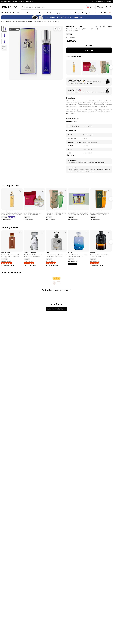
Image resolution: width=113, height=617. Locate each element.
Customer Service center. (86, 171)
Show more (70, 113)
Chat (69, 171)
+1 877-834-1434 (99, 169)
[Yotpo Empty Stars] (98, 26)
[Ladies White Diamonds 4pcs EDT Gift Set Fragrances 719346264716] (87, 190)
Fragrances (69, 13)
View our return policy (98, 162)
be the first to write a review (56, 309)
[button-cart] (110, 7)
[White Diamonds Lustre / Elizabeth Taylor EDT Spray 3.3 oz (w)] (59, 29)
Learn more (89, 83)
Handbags (42, 13)
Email (106, 169)
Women (19, 13)
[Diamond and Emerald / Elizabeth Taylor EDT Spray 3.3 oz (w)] (109, 190)
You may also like (73, 56)
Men (14, 13)
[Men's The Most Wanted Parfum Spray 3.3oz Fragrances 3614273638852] (109, 232)
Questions (16, 272)
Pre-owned (98, 13)
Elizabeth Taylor (17, 21)
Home (2, 21)
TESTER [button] (12, 217)
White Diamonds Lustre (27, 21)
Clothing (84, 13)
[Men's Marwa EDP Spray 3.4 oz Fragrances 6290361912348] (42, 232)
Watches (27, 13)
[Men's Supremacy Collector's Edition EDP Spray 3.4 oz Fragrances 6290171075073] (64, 232)
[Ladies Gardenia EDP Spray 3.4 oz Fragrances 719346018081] (64, 190)
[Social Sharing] (55, 29)
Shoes (91, 13)
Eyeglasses (60, 13)
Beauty (77, 13)
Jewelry (34, 13)
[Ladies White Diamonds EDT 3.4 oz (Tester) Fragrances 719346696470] (20, 190)
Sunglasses (50, 13)
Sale (110, 13)
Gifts (105, 13)
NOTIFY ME (89, 50)
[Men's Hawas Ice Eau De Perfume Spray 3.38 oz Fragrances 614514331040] (87, 232)
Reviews (5, 272)
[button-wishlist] (107, 7)
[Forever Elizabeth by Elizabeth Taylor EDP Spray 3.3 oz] (42, 190)
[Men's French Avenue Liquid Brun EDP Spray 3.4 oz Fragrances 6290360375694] (20, 232)
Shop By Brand (6, 13)
